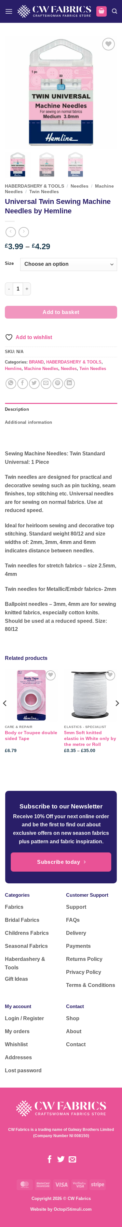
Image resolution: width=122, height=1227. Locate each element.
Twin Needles (44, 191)
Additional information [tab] (28, 422)
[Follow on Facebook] (49, 1160)
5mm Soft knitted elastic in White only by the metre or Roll (90, 738)
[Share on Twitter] (34, 383)
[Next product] (11, 232)
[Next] (117, 716)
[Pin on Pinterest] (57, 383)
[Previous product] (24, 232)
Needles (79, 186)
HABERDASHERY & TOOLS (34, 186)
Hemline (13, 368)
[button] (9, 11)
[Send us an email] (72, 1160)
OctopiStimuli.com (73, 1209)
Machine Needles (41, 368)
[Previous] (5, 716)
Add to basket (61, 312)
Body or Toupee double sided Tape (31, 735)
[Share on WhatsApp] (11, 383)
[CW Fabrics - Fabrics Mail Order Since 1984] (54, 12)
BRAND (36, 362)
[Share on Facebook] (22, 383)
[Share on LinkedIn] (69, 383)
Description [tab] (17, 409)
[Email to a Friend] (46, 383)
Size (9, 263)
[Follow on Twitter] (61, 1160)
